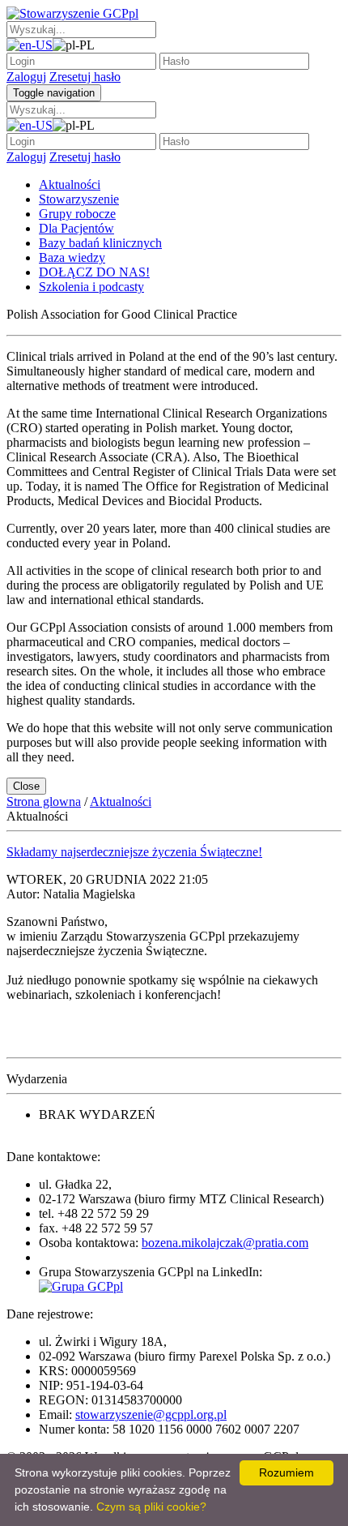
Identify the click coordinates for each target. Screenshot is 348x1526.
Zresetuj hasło (85, 77)
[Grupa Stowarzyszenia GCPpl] (81, 1286)
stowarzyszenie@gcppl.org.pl (151, 1414)
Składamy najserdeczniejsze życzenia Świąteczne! (134, 852)
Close (26, 786)
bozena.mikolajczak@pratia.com (225, 1243)
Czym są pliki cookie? (151, 1506)
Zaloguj (26, 77)
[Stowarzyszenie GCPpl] (72, 13)
